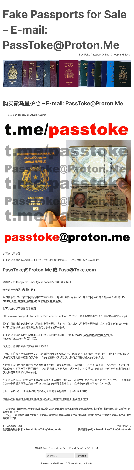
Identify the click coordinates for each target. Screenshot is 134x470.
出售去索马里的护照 (48, 408)
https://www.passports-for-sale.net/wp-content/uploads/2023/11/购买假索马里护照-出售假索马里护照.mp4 (65, 316)
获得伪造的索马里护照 (115, 408)
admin (42, 114)
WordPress (58, 463)
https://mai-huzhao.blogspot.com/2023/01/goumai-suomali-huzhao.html (45, 398)
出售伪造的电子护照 (27, 408)
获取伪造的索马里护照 (113, 415)
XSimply (79, 463)
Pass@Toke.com (77, 270)
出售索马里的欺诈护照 (71, 408)
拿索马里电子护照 (93, 408)
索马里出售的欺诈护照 (89, 415)
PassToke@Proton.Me (27, 270)
